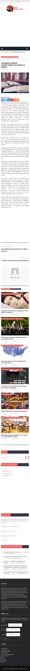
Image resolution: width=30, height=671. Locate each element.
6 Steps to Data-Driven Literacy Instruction (15, 556)
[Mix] (17, 100)
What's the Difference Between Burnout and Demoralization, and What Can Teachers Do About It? (15, 567)
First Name (3, 531)
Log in (5, 469)
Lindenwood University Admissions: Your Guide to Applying (14, 311)
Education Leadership (6, 56)
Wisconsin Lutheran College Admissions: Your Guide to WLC (14, 338)
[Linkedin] (8, 100)
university (8, 110)
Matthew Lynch (5, 69)
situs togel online (4, 656)
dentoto (2, 657)
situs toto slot (3, 660)
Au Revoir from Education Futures (12, 552)
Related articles (6, 289)
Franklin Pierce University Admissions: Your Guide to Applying (14, 387)
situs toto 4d (3, 659)
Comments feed (7, 473)
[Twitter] (5, 100)
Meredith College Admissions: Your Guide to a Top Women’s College (14, 435)
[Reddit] (14, 100)
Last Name (3, 536)
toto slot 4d (2, 662)
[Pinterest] (11, 100)
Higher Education (14, 56)
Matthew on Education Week (12, 546)
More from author (15, 289)
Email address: (4, 526)
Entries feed (7, 471)
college (14, 109)
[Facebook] (2, 100)
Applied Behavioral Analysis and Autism (14, 411)
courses (3, 105)
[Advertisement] (15, 29)
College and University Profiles (8, 293)
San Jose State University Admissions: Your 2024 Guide (13, 362)
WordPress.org (7, 475)
